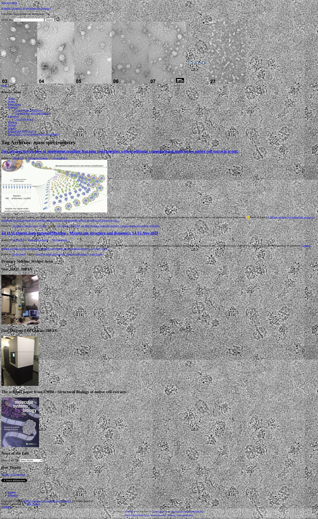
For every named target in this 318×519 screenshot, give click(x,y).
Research (13, 107)
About (11, 98)
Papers (42, 226)
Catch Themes (32, 504)
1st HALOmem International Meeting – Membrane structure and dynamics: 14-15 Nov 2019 (79, 233)
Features (128, 515)
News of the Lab (10, 460)
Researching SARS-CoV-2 (22, 131)
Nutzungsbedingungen (141, 515)
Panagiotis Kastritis (38, 158)
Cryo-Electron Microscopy (29, 110)
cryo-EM (75, 226)
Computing (17, 226)
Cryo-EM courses (24, 119)
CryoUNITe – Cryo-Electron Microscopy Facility (34, 134)
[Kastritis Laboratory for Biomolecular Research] (123, 82)
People (11, 101)
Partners (12, 125)
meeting (70, 254)
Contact (12, 128)
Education (13, 116)
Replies (155, 226)
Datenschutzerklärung (185, 515)
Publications (14, 104)
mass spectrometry (109, 226)
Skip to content (9, 2)
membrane (81, 254)
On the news (31, 226)
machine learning (90, 226)
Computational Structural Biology (32, 113)
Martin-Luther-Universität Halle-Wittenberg (187, 511)
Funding (12, 122)
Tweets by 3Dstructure (13, 474)
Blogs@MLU (130, 511)
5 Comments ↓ (59, 158)
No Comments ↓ (60, 240)
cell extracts (62, 226)
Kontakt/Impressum (158, 515)
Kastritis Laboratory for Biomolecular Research (26, 8)
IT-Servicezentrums (159, 511)
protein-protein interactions (134, 226)
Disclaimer (171, 515)
